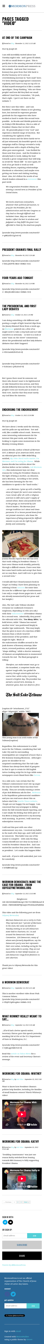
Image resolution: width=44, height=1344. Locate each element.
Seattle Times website (27, 801)
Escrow (37, 775)
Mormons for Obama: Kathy (20, 1141)
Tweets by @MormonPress (14, 1265)
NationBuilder (22, 1337)
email (18, 1331)
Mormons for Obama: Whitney (21, 1073)
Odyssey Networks (10, 915)
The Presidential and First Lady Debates (19, 307)
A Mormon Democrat (15, 982)
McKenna (36, 792)
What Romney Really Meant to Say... (21, 1017)
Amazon (21, 588)
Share (22, 1255)
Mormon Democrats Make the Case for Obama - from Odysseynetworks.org (21, 884)
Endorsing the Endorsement (20, 409)
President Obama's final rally (21, 249)
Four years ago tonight (17, 277)
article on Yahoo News (21, 1054)
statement (32, 179)
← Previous (7, 1202)
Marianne (9, 329)
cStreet (29, 1339)
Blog (12, 43)
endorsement (18, 614)
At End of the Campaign (17, 37)
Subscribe (22, 1244)
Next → (26, 1202)
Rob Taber (20, 1079)
